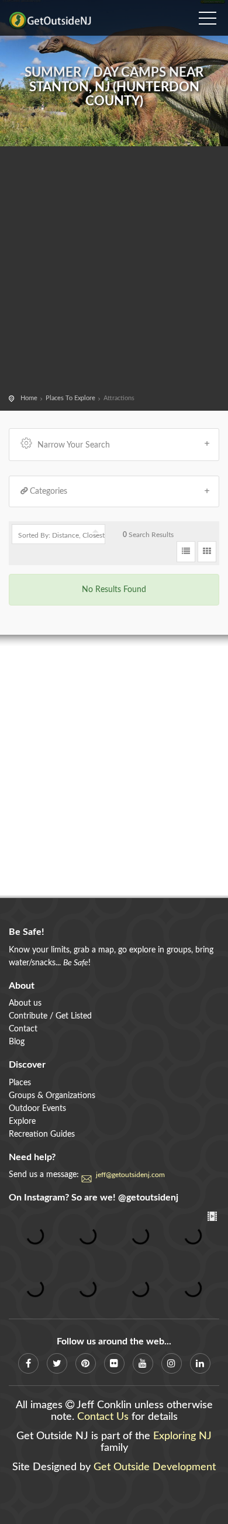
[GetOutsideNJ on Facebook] (28, 1363)
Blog (17, 1042)
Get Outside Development (155, 1467)
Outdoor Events (37, 1109)
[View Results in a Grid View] (207, 551)
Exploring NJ (182, 1436)
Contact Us (103, 1417)
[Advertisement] (114, 272)
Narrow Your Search (73, 445)
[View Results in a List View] (186, 551)
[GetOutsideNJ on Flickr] (114, 1363)
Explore (22, 1121)
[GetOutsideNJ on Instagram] (171, 1363)
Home (28, 398)
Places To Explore (70, 398)
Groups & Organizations (52, 1096)
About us (25, 1003)
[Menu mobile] (207, 14)
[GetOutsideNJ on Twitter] (57, 1363)
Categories (48, 491)
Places (20, 1083)
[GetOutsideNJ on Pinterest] (85, 1363)
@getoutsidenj (148, 1197)
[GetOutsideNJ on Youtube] (143, 1363)
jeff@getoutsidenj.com (130, 1174)
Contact (23, 1029)
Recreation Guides (42, 1134)
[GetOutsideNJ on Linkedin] (200, 1363)
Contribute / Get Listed (50, 1016)
